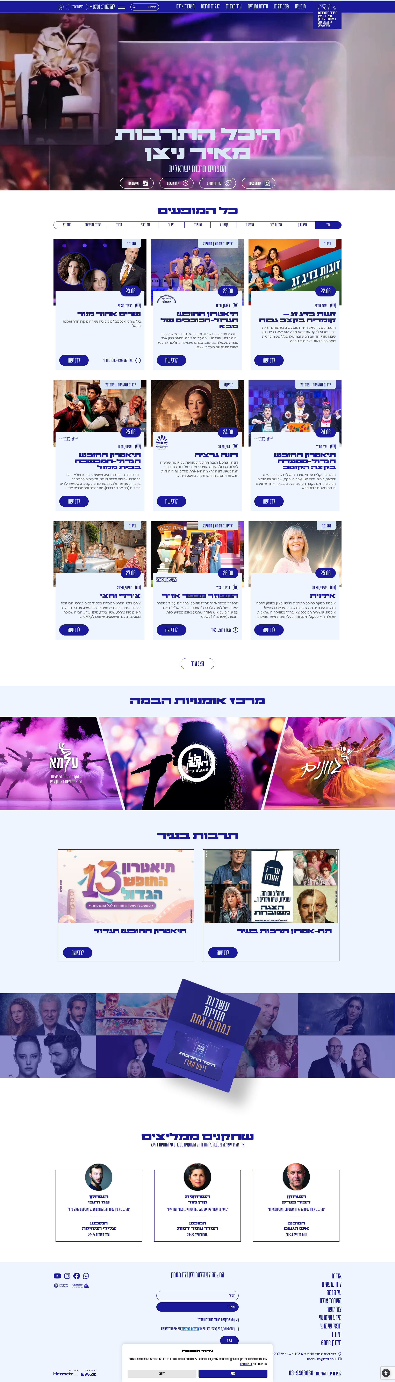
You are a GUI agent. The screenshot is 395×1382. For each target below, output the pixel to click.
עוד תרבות (234, 6)
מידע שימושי (330, 1318)
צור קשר (334, 1310)
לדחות (162, 1373)
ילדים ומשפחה (93, 225)
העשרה (198, 225)
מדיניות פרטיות (246, 1364)
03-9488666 (301, 1373)
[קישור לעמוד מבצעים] (197, 1049)
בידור (171, 225)
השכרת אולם (185, 6)
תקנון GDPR (331, 1343)
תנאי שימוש (331, 1327)
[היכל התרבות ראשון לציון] (327, 15)
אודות (336, 1276)
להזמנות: (102, 7)
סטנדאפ (145, 225)
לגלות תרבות (210, 6)
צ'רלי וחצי (120, 596)
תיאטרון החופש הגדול (140, 931)
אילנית (323, 596)
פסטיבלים (281, 6)
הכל (328, 225)
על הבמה (334, 1293)
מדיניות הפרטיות (190, 1329)
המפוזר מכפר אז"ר (200, 596)
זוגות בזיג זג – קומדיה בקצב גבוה (297, 317)
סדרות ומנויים (258, 6)
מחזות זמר (276, 225)
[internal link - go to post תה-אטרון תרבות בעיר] (271, 886)
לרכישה (269, 361)
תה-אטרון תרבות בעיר (284, 931)
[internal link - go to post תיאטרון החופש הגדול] (126, 886)
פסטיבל (67, 225)
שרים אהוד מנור (109, 314)
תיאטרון (302, 225)
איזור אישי (61, 7)
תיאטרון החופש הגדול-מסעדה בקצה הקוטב (305, 461)
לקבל (233, 1373)
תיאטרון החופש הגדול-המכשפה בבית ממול (108, 461)
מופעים (300, 6)
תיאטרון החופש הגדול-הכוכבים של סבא (199, 320)
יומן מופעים (173, 183)
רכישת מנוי (77, 7)
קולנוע (224, 225)
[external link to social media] (86, 1276)
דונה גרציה (216, 455)
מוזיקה (250, 225)
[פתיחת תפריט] (121, 7)
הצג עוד (197, 664)
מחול (119, 225)
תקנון (337, 1335)
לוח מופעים (255, 183)
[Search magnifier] (134, 7)
